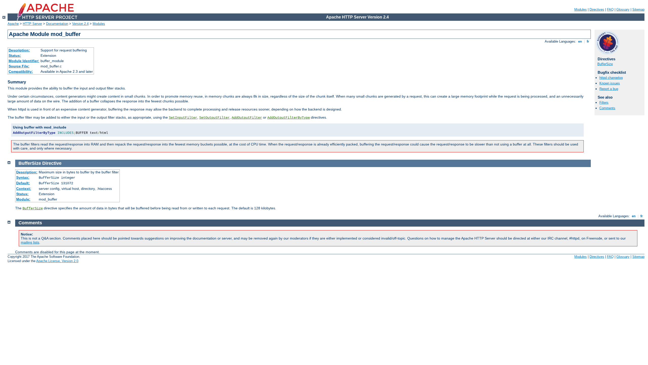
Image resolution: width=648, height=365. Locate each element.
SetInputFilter (183, 118)
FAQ (610, 9)
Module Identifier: (24, 61)
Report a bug (608, 89)
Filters (604, 102)
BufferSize (605, 64)
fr (588, 41)
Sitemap (638, 9)
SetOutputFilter (214, 118)
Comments (607, 108)
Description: (19, 50)
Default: (23, 183)
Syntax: (22, 177)
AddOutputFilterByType (288, 118)
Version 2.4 (80, 24)
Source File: (19, 66)
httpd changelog (611, 78)
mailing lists (30, 242)
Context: (23, 189)
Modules (580, 9)
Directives (597, 9)
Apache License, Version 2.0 (57, 261)
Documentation (57, 24)
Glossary (623, 9)
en (580, 41)
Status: (15, 55)
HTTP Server (32, 24)
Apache (13, 24)
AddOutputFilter (247, 118)
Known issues (609, 83)
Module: (23, 199)
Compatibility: (21, 71)
